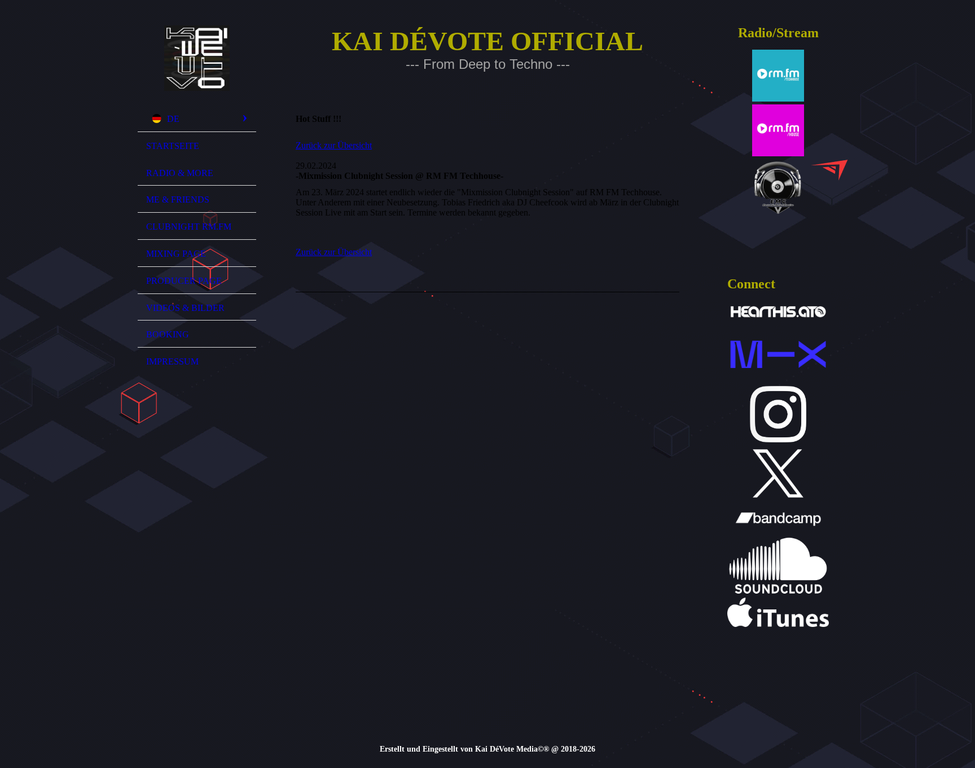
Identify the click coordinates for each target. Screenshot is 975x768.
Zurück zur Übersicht (334, 145)
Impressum (172, 361)
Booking (167, 334)
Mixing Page (176, 253)
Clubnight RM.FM (188, 226)
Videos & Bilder (185, 308)
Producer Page (184, 281)
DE (173, 119)
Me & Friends (177, 199)
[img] (197, 58)
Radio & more (179, 173)
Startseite (172, 146)
